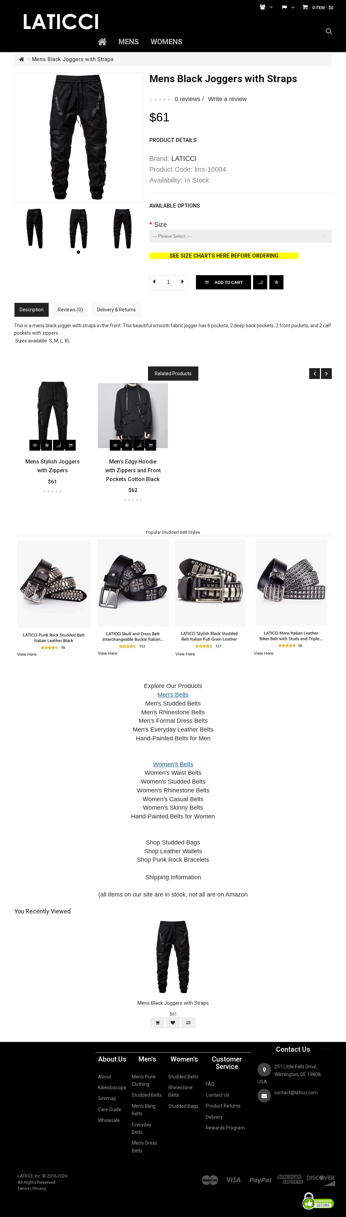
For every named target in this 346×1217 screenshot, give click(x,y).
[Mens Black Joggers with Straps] (34, 211)
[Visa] (233, 1176)
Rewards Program (225, 1127)
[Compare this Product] (276, 282)
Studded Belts (147, 1095)
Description (32, 309)
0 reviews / (189, 99)
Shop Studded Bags (173, 842)
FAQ (210, 1084)
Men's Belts (173, 694)
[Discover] (320, 1176)
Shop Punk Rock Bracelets (173, 859)
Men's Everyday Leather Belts (173, 729)
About (104, 1076)
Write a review (227, 99)
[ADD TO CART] (70, 445)
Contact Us (217, 1095)
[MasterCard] (210, 1176)
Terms (23, 1188)
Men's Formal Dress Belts (173, 720)
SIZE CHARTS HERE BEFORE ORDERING (239, 256)
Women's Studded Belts (173, 781)
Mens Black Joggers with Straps (73, 59)
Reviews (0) (70, 309)
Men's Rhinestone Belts (173, 712)
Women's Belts (173, 764)
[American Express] (290, 1176)
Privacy (39, 1188)
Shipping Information (173, 877)
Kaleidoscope (112, 1087)
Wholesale (109, 1120)
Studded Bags (183, 1106)
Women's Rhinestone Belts (173, 790)
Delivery (214, 1117)
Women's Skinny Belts (173, 807)
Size (160, 224)
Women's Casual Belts (173, 799)
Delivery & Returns (116, 309)
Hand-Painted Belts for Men (173, 738)
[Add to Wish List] (260, 282)
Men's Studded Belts (173, 703)
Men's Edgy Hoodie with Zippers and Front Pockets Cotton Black (133, 470)
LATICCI (184, 158)
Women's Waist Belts (173, 772)
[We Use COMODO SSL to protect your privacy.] (318, 1190)
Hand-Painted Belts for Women (173, 816)
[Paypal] (260, 1176)
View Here (26, 654)
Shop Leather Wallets (173, 851)
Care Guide (109, 1109)
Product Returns (223, 1105)
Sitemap (107, 1098)
